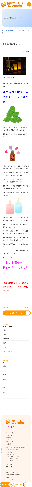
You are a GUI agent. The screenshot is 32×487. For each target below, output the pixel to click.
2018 (4, 388)
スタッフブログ (10, 467)
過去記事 (6, 338)
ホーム (7, 431)
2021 (4, 375)
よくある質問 (9, 439)
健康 (4, 334)
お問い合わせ (9, 469)
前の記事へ (6, 307)
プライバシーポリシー (12, 472)
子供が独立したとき (14, 458)
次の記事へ (25, 307)
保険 (4, 330)
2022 (4, 370)
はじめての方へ (10, 433)
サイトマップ (9, 479)
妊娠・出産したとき (14, 454)
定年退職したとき (13, 461)
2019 (4, 383)
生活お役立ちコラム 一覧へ (15, 313)
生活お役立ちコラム (11, 31)
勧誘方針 (8, 477)
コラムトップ (7, 351)
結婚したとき (12, 452)
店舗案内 (8, 437)
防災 (4, 343)
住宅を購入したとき (14, 456)
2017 (4, 392)
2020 (4, 379)
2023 (4, 366)
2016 (4, 396)
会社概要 (8, 444)
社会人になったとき (14, 450)
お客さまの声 (9, 435)
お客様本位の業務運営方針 (13, 475)
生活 (4, 347)
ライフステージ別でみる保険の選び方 (16, 448)
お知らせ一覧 (9, 442)
